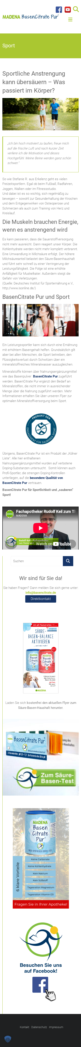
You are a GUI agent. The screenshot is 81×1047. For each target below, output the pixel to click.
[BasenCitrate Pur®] (30, 15)
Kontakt (24, 1027)
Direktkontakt (41, 599)
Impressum (56, 1027)
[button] (8, 1039)
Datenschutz (39, 1027)
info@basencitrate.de (40, 593)
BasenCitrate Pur (45, 376)
